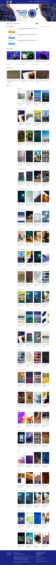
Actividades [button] (35, 3)
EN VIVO (30, 1)
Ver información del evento (21, 30)
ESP (45, 1)
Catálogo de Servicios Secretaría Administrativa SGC (20, 554)
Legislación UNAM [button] (46, 3)
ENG (47, 1)
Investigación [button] (23, 3)
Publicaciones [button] (31, 3)
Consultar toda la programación (45, 26)
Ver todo (49, 48)
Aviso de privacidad (39, 559)
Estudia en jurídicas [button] (40, 3)
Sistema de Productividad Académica (18, 553)
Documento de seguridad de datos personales (42, 561)
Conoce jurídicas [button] (18, 3)
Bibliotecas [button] (27, 3)
